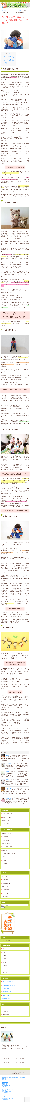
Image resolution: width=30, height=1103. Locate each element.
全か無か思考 (5, 836)
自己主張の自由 (6, 64)
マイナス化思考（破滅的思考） (8, 846)
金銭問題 (4, 958)
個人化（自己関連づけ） (7, 867)
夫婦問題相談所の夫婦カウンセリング (10, 813)
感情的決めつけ (5, 856)
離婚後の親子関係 (6, 824)
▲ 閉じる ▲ (3, 1102)
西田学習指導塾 (5, 1014)
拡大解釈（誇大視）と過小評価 (8, 853)
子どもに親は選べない (7, 59)
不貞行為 (4, 955)
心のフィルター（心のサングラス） (9, 843)
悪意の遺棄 (8, 755)
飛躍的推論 (8, 798)
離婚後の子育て (5, 820)
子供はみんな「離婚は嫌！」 (9, 57)
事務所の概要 (5, 879)
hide (10, 53)
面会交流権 (4, 972)
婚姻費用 (4, 969)
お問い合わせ (5, 896)
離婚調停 (8, 771)
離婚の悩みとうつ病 (6, 817)
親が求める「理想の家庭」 (8, 60)
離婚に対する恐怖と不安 (8, 56)
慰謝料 (7, 780)
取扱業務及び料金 (6, 883)
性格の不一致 (9, 763)
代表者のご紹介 (5, 886)
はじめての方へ (5, 876)
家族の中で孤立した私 (7, 62)
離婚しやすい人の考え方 (7, 833)
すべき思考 (4, 860)
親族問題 (4, 962)
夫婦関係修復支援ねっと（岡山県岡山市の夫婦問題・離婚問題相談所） (14, 1077)
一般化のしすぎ (5, 840)
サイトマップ (5, 893)
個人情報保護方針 (6, 889)
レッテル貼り (5, 863)
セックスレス (5, 952)
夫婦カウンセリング (11, 788)
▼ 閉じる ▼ (3, 1076)
